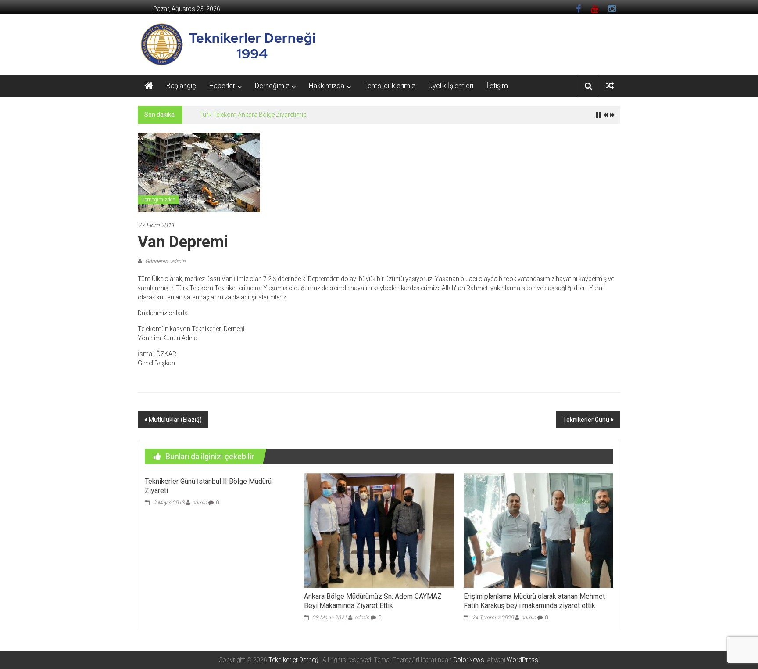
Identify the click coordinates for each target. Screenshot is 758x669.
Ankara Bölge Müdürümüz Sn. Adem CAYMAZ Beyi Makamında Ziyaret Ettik (373, 601)
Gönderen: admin (165, 261)
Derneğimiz (272, 86)
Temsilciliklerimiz (389, 86)
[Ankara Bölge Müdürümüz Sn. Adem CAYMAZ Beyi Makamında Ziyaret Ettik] (379, 529)
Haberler (222, 86)
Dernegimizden (158, 200)
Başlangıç (181, 86)
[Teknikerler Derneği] (149, 86)
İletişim (497, 86)
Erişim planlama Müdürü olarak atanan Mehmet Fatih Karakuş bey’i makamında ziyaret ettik (534, 601)
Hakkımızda (326, 86)
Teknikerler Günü (586, 419)
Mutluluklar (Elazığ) (175, 419)
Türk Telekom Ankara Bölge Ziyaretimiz (252, 114)
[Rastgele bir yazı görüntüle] (610, 85)
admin (199, 503)
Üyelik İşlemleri (450, 86)
